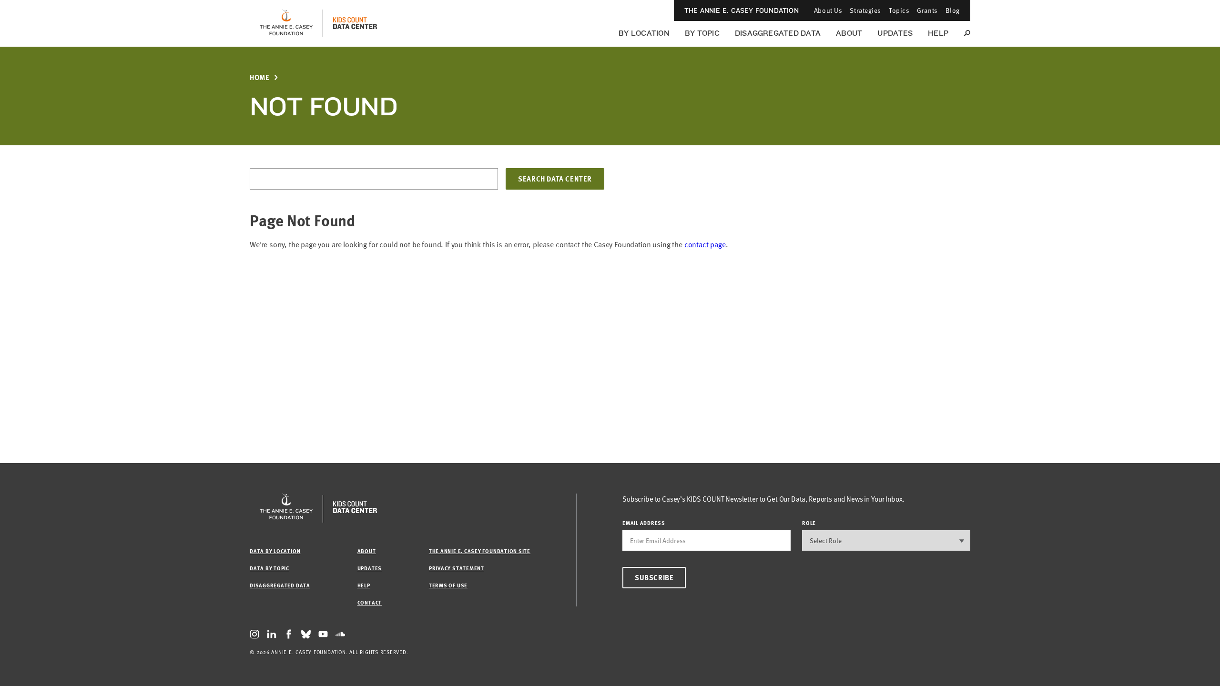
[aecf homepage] (286, 23)
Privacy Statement (456, 568)
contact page (705, 244)
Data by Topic (269, 568)
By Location (644, 33)
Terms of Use (448, 585)
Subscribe (654, 577)
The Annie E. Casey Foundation (741, 10)
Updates (895, 33)
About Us (828, 10)
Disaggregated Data (778, 33)
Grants (927, 10)
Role (809, 522)
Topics (899, 10)
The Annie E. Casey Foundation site (479, 551)
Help (938, 33)
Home (259, 77)
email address (643, 522)
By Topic (702, 33)
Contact (369, 602)
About (849, 33)
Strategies (865, 10)
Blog (953, 10)
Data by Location (275, 551)
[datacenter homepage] (355, 23)
